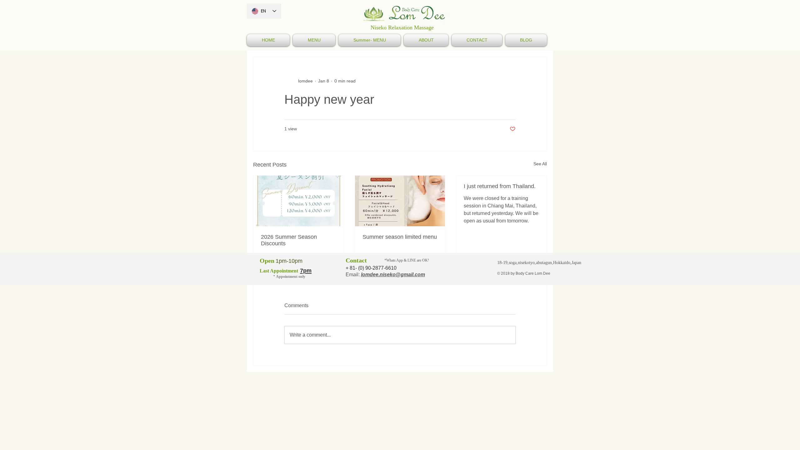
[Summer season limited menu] (400, 201)
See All (540, 163)
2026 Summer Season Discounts (289, 240)
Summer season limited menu (399, 237)
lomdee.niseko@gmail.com (393, 274)
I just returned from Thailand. (500, 186)
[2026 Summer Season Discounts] (298, 201)
